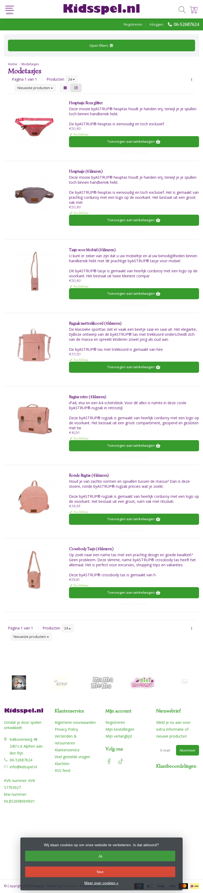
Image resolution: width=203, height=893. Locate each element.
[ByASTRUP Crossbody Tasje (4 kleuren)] (34, 570)
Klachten (62, 763)
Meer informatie (134, 152)
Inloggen (156, 24)
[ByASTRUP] (60, 682)
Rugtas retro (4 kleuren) (87, 396)
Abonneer (187, 750)
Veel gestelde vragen (72, 756)
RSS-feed (62, 770)
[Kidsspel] (101, 9)
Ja (100, 856)
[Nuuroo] (184, 681)
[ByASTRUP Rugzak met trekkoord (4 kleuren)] (34, 344)
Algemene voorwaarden (75, 722)
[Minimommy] (143, 682)
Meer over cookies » (101, 883)
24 (70, 79)
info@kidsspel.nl (23, 766)
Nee (100, 872)
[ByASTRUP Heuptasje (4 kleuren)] (34, 192)
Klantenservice (67, 749)
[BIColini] (19, 682)
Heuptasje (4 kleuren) (86, 171)
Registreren (133, 24)
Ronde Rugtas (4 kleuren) (89, 475)
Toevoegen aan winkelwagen (131, 141)
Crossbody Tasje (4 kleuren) (91, 548)
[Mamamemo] (102, 682)
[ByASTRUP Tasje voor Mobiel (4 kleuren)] (34, 271)
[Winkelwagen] (193, 12)
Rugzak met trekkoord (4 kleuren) (95, 323)
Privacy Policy (66, 729)
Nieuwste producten (34, 87)
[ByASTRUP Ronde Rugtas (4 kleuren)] (34, 496)
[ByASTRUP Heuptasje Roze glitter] (34, 124)
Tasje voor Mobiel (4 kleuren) (92, 249)
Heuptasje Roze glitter (86, 102)
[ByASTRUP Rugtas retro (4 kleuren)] (34, 418)
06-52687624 (186, 24)
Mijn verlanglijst (118, 736)
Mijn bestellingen (119, 729)
